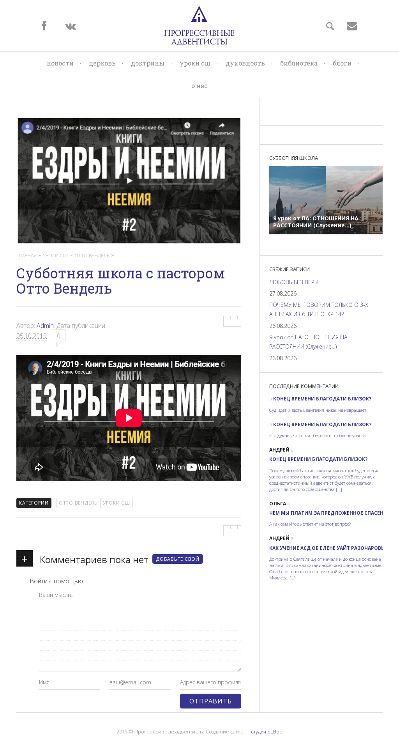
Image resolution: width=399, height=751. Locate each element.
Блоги (342, 63)
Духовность (245, 63)
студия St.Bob (266, 731)
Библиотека (299, 63)
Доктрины (147, 63)
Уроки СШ (195, 63)
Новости (60, 63)
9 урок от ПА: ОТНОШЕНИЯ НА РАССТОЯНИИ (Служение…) (308, 341)
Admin (45, 325)
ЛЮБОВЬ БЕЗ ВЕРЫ (294, 282)
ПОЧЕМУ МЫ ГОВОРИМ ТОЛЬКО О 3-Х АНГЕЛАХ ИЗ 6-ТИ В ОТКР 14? (318, 309)
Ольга (277, 503)
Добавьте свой (178, 559)
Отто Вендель (78, 502)
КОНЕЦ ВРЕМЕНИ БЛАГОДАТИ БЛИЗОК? (322, 398)
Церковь (102, 63)
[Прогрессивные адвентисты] (199, 26)
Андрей (279, 449)
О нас (199, 85)
